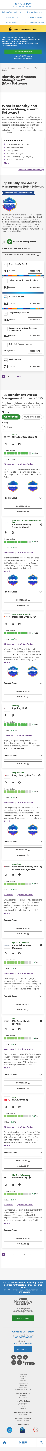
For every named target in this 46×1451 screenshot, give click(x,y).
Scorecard (35, 271)
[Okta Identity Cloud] (5, 265)
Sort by (5, 422)
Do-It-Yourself (23, 1403)
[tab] (4, 241)
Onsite (23, 1407)
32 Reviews (9, 553)
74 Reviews (9, 464)
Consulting (23, 1408)
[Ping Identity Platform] (5, 313)
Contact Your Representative (23, 51)
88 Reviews (9, 644)
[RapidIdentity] (5, 360)
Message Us (22, 1349)
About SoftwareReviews (34, 22)
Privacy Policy (23, 1387)
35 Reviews (9, 1049)
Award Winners (32, 417)
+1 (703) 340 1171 (23, 1292)
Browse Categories (34, 12)
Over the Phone (23, 1405)
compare (21, 511)
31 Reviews (8, 895)
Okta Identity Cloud (18, 264)
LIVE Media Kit (23, 1397)
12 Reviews (8, 1205)
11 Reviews (8, 735)
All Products (11, 417)
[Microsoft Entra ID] (5, 297)
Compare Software (34, 17)
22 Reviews (9, 973)
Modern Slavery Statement (23, 1389)
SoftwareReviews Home (11, 12)
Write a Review (11, 22)
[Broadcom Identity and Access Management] (5, 329)
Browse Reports (11, 17)
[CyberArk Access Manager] (5, 345)
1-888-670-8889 (22, 1337)
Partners (23, 1395)
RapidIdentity (15, 359)
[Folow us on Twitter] (25, 1357)
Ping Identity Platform (19, 313)
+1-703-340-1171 (23, 1343)
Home (4, 68)
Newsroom (23, 1380)
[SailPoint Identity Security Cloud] (5, 281)
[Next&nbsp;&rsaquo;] (13, 376)
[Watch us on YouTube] (20, 1357)
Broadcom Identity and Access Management (23, 329)
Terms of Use (23, 1385)
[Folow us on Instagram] (13, 1363)
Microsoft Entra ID (17, 296)
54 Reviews (9, 1127)
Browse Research (23, 1414)
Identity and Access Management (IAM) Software (20, 69)
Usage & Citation (23, 1384)
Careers (23, 1378)
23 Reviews (9, 803)
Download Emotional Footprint (20, 255)
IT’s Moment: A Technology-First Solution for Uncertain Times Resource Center (23, 1285)
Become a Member (22, 1318)
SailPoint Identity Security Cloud (23, 280)
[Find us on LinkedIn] (13, 1357)
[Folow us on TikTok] (19, 1363)
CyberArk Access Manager (20, 344)
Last (19, 376)
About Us (23, 1376)
